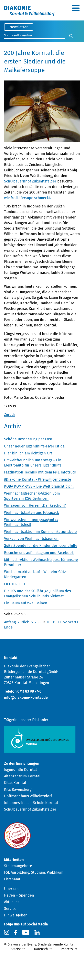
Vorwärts (70, 622)
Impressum (69, 949)
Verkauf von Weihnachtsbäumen (31, 538)
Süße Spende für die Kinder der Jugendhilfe (40, 545)
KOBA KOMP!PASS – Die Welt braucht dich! (39, 486)
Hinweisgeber (15, 915)
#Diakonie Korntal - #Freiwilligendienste (37, 479)
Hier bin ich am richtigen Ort (28, 453)
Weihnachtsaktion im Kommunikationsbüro (40, 531)
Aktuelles (11, 902)
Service (10, 908)
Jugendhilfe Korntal (20, 769)
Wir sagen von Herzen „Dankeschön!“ (35, 505)
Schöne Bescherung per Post (28, 439)
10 (48, 622)
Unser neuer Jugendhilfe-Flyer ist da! (34, 446)
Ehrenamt (12, 879)
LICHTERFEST (14, 584)
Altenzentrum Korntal (22, 776)
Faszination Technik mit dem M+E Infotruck (40, 472)
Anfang (10, 622)
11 (54, 622)
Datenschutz (43, 949)
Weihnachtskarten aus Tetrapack (31, 512)
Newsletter (19, 27)
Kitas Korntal (15, 782)
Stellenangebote (18, 866)
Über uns (11, 889)
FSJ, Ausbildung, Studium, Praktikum (33, 872)
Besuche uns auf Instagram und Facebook (39, 552)
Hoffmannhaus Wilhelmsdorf (28, 796)
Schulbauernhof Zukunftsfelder (30, 181)
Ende (8, 627)
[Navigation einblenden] (76, 9)
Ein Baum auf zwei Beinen (25, 603)
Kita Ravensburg (17, 789)
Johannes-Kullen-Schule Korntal (31, 803)
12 (59, 622)
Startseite (18, 949)
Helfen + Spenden (19, 895)
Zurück (9, 414)
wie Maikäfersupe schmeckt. (27, 198)
